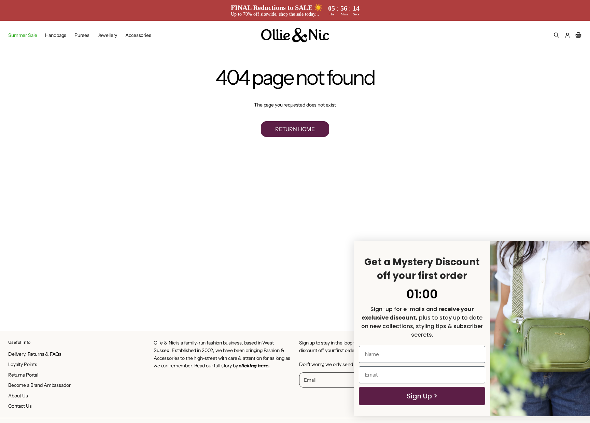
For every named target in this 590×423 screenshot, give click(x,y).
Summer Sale (22, 35)
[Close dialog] (574, 250)
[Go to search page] (556, 35)
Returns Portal (23, 375)
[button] (556, 35)
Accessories (138, 35)
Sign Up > (378, 396)
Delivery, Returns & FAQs (34, 354)
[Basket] (577, 35)
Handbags (55, 35)
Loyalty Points (22, 364)
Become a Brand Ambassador (39, 385)
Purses (81, 35)
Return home (295, 129)
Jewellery (107, 35)
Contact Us (20, 406)
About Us (18, 396)
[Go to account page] (567, 35)
